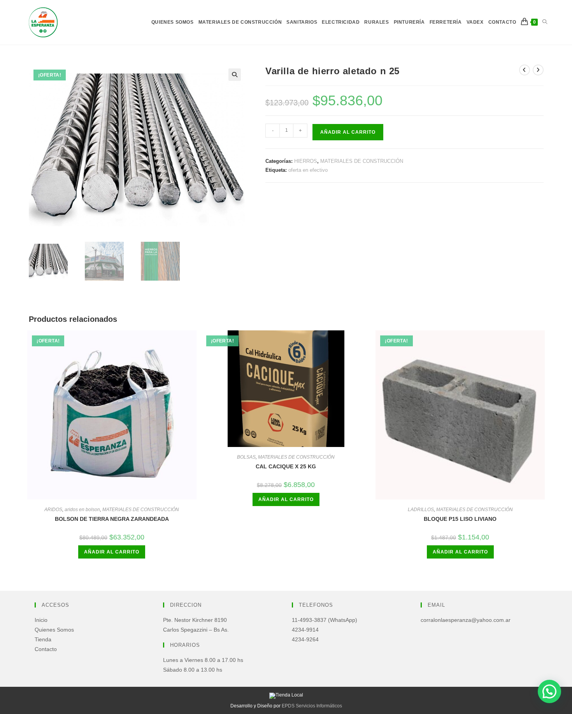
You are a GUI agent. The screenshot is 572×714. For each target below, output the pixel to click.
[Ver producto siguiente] (538, 70)
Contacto (46, 649)
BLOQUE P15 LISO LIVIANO (460, 519)
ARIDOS (53, 509)
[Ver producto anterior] (524, 70)
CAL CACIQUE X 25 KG (286, 466)
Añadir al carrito (347, 132)
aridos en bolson (82, 509)
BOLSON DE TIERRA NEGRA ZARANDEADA (112, 519)
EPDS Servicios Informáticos (312, 706)
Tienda (43, 639)
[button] (234, 74)
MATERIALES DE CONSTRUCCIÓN (361, 161)
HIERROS (305, 161)
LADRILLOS (421, 509)
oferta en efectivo (308, 170)
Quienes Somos (54, 630)
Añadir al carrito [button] (111, 552)
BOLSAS (246, 457)
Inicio (41, 620)
